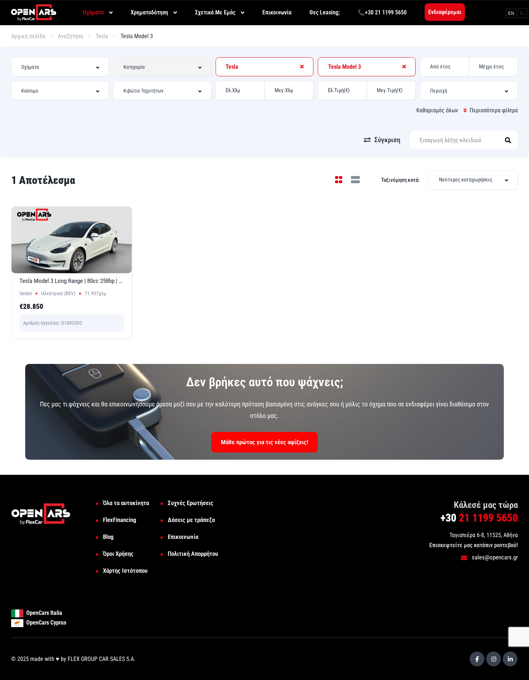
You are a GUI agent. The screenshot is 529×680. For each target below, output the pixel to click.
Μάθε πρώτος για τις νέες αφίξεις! (264, 442)
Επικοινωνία (183, 536)
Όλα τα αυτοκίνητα (126, 502)
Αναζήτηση (70, 36)
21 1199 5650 (479, 518)
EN (511, 13)
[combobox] (60, 66)
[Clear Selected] (301, 67)
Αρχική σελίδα (28, 36)
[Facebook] (477, 659)
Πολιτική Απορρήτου (193, 553)
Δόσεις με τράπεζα (191, 519)
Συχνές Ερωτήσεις (190, 502)
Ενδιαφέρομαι (444, 12)
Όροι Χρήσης (118, 553)
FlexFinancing (119, 519)
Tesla (102, 36)
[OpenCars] (33, 12)
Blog (108, 536)
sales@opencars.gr (494, 557)
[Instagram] (493, 659)
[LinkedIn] (510, 659)
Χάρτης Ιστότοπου (125, 570)
